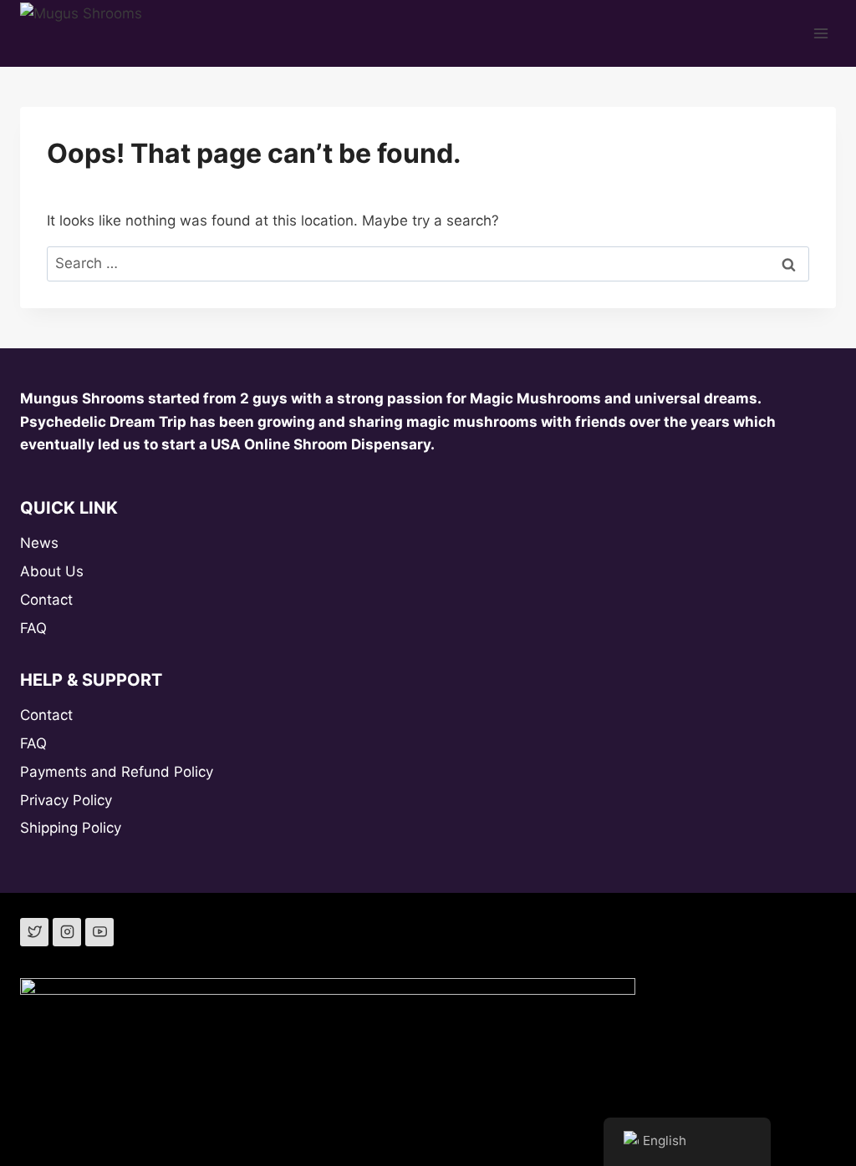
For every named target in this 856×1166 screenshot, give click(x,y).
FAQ (33, 628)
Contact (46, 599)
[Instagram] (67, 932)
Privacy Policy (66, 800)
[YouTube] (99, 932)
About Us (52, 571)
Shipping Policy (70, 827)
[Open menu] (820, 33)
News (39, 543)
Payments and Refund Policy (116, 771)
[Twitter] (34, 932)
